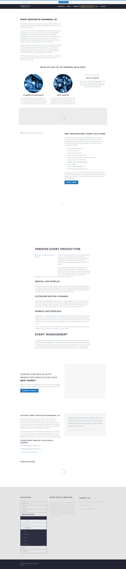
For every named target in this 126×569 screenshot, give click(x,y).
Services (76, 6)
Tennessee (25, 537)
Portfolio (61, 6)
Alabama (25, 540)
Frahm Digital (28, 565)
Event (65, 504)
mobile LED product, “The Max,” (54, 316)
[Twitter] (48, 2)
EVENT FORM (71, 182)
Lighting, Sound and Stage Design (77, 162)
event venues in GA (46, 348)
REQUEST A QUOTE (64, 2)
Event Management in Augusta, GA (30, 449)
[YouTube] (53, 2)
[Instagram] (50, 2)
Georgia (25, 518)
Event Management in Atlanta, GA (30, 445)
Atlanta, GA (27, 521)
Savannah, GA (28, 527)
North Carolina (26, 534)
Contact (103, 6)
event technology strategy (80, 286)
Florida (24, 531)
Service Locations (87, 6)
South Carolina (26, 544)
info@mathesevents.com (37, 2)
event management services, (50, 340)
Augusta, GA (27, 524)
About (69, 6)
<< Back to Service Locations (28, 452)
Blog (96, 6)
